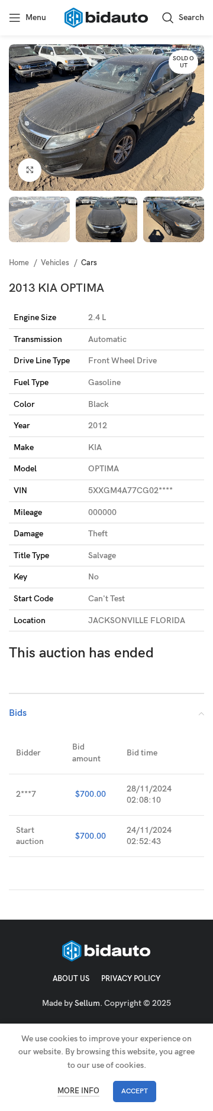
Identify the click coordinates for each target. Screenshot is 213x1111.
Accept (134, 1091)
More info (78, 1091)
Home (20, 263)
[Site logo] (106, 17)
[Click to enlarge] (29, 170)
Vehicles (56, 263)
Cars (89, 263)
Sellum (87, 1003)
